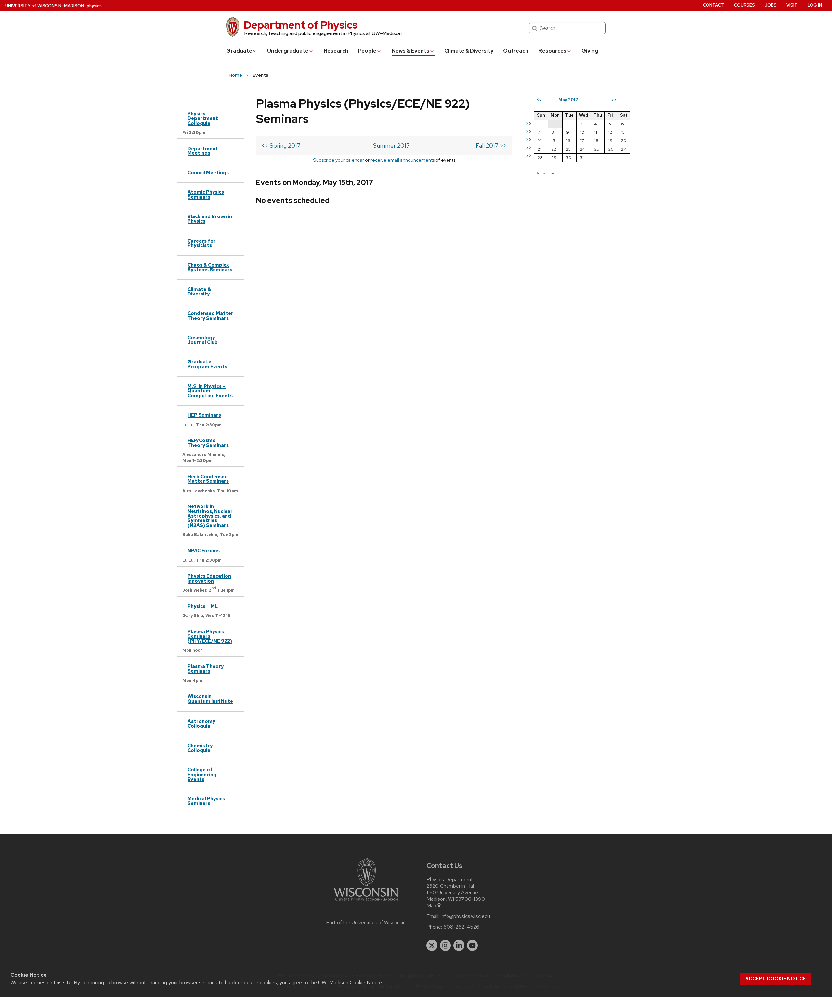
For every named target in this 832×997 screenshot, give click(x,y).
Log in (815, 5)
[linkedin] (458, 945)
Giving (589, 50)
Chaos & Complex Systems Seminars (210, 267)
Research (336, 50)
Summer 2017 (391, 145)
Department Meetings (203, 150)
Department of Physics (301, 25)
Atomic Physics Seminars (206, 194)
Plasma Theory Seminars (206, 668)
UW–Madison (44, 5)
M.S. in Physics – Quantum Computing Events (210, 391)
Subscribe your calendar (338, 160)
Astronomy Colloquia (201, 723)
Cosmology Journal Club (203, 340)
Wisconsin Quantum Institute (210, 698)
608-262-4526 (461, 927)
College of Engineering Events (202, 774)
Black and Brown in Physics (210, 218)
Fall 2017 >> (491, 145)
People (367, 50)
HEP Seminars (204, 415)
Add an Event (547, 173)
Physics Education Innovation (209, 578)
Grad (239, 50)
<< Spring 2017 (281, 145)
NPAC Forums (204, 550)
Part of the (366, 922)
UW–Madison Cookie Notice (350, 982)
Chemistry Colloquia (200, 747)
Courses (744, 5)
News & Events (410, 50)
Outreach (515, 50)
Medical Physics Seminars (206, 800)
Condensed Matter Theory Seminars (210, 315)
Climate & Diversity (468, 50)
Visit (792, 5)
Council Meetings (208, 172)
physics (94, 5)
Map (431, 905)
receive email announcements (402, 160)
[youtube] (472, 945)
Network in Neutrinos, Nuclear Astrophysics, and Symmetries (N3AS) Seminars (210, 515)
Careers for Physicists (202, 243)
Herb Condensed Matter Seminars (208, 478)
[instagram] (445, 945)
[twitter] (431, 945)
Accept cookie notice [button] (775, 979)
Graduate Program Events (207, 364)
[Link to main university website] (365, 902)
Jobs (771, 5)
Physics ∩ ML (203, 606)
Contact (713, 5)
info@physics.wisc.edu (465, 916)
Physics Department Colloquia (203, 118)
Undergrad (287, 50)
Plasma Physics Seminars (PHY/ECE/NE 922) (210, 636)
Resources (552, 50)
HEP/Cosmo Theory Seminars (208, 442)
